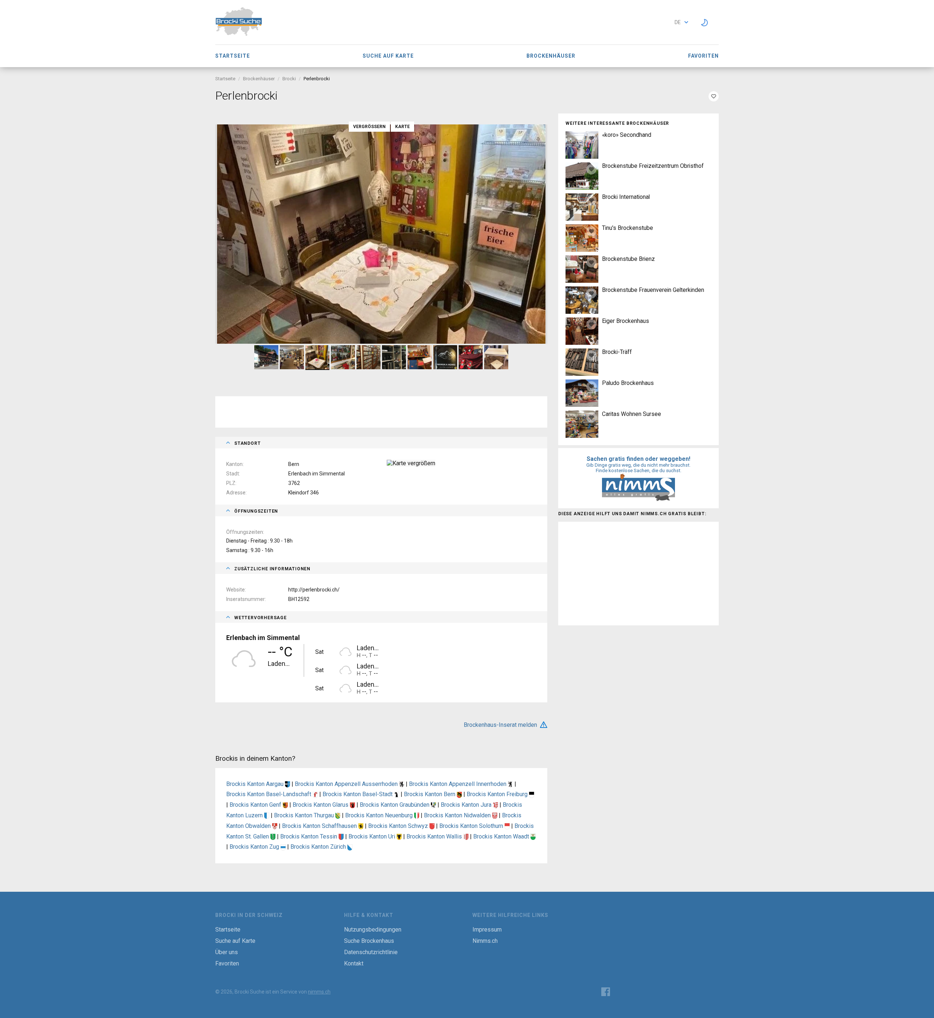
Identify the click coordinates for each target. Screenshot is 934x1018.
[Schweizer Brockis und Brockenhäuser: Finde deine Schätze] (238, 34)
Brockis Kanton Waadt (501, 836)
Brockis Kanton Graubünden (395, 804)
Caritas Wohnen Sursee (631, 413)
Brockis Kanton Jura (467, 804)
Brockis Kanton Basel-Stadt (358, 794)
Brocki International (626, 196)
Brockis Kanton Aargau (255, 783)
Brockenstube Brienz (628, 258)
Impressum (487, 929)
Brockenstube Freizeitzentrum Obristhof (653, 165)
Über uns (226, 952)
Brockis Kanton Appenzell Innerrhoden (458, 783)
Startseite (232, 56)
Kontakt (353, 963)
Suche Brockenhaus (369, 940)
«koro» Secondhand (626, 134)
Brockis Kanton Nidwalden (458, 815)
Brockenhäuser (550, 56)
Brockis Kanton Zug (255, 846)
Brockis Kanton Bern (430, 794)
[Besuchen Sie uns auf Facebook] (605, 991)
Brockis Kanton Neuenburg (379, 815)
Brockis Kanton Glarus (321, 804)
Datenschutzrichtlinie (371, 952)
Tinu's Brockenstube (627, 227)
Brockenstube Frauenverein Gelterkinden (653, 289)
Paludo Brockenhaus (628, 382)
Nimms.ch (485, 940)
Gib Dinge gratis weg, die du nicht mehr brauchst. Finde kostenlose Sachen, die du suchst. (638, 467)
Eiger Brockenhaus (625, 320)
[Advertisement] (638, 573)
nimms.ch (319, 992)
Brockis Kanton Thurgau (304, 815)
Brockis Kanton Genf (256, 804)
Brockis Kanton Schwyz (398, 825)
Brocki (289, 78)
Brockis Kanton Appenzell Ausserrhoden (347, 783)
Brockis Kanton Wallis (434, 836)
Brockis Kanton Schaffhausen (320, 825)
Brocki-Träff (617, 351)
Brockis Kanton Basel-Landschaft (269, 794)
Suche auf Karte (388, 56)
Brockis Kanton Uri (372, 836)
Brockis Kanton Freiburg (498, 794)
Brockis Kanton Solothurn (472, 825)
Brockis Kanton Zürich (318, 846)
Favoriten (703, 56)
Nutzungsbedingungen (372, 929)
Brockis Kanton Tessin (309, 836)
